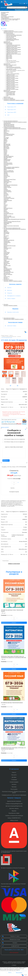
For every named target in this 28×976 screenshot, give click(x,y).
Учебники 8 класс (10, 81)
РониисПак (6, 253)
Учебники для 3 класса (11, 50)
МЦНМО (6, 220)
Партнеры (14, 786)
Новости (14, 772)
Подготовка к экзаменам (9, 91)
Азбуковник (6, 130)
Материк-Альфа (7, 215)
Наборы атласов (14, 820)
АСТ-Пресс (6, 137)
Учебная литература (8, 31)
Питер (5, 188)
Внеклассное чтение (11, 69)
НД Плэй (6, 249)
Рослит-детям (14, 789)
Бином (5, 141)
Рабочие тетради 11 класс (12, 89)
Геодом (5, 151)
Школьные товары (11, 325)
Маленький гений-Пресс (10, 179)
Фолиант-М (6, 278)
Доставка (14, 777)
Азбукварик (6, 232)
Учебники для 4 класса (11, 52)
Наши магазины (5, 17)
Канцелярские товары (9, 319)
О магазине (4, 15)
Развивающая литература (12, 39)
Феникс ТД (6, 218)
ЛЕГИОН (6, 173)
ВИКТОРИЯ (6, 147)
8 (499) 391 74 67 (15, 946)
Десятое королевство (9, 240)
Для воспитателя (10, 34)
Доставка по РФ (5, 12)
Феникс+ (6, 277)
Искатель (6, 165)
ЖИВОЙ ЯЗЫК (7, 159)
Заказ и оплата (4, 14)
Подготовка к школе (11, 38)
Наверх (14, 965)
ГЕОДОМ (6, 239)
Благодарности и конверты (14, 295)
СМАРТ (5, 224)
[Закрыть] (25, 429)
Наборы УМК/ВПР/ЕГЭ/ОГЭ (14, 818)
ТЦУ (5, 203)
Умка (5, 275)
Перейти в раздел (18, 31)
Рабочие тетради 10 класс (12, 87)
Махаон (5, 246)
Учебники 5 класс (10, 74)
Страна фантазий (8, 200)
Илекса (5, 161)
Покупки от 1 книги (14, 936)
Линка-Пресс (7, 176)
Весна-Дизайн (7, 145)
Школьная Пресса (8, 208)
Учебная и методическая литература (14, 815)
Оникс (5, 251)
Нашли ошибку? (5, 427)
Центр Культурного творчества (11, 225)
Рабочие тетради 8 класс (12, 82)
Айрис (5, 132)
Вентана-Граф (7, 144)
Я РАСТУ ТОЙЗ (7, 265)
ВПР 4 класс (9, 58)
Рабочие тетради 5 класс (12, 76)
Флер (5, 207)
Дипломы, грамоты (8, 281)
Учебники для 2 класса (11, 48)
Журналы (6, 305)
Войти (9, 972)
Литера (5, 177)
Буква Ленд (6, 238)
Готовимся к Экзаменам (9, 100)
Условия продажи (14, 782)
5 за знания (6, 212)
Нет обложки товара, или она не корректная (14, 441)
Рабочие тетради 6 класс (12, 78)
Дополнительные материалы (13, 45)
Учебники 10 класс (10, 85)
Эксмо (5, 210)
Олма (5, 250)
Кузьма (5, 214)
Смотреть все (7, 41)
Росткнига (6, 194)
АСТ (4, 136)
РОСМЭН (6, 193)
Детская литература (8, 156)
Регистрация (19, 972)
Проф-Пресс (7, 252)
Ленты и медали (11, 298)
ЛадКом (5, 172)
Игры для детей (10, 37)
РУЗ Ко (5, 196)
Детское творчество (11, 36)
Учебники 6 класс (10, 77)
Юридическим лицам (15, 939)
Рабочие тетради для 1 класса (13, 47)
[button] (3, 28)
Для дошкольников (8, 32)
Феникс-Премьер (8, 274)
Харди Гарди (7, 263)
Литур (5, 178)
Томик (5, 260)
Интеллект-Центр (8, 162)
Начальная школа (8, 42)
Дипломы (9, 290)
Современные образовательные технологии (14, 219)
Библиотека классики (9, 124)
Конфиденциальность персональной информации (14, 795)
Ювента (5, 211)
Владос (5, 149)
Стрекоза (6, 257)
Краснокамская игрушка (9, 245)
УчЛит (5, 206)
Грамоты (9, 287)
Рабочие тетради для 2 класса (13, 49)
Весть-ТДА (6, 146)
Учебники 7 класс (10, 79)
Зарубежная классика (9, 125)
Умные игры (7, 276)
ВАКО (5, 143)
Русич (5, 255)
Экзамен (6, 209)
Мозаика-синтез (7, 247)
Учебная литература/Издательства (12, 128)
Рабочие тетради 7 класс (12, 80)
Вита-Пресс (6, 148)
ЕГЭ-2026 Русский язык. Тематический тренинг (12, 702)
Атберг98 (6, 138)
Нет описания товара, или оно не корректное (14, 439)
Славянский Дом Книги (9, 217)
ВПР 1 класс (9, 55)
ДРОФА (5, 158)
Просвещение (7, 123)
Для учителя (9, 43)
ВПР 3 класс (9, 57)
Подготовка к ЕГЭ (10, 93)
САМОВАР (6, 256)
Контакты (3, 13)
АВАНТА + (6, 231)
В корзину (14, 622)
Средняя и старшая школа (10, 64)
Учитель (6, 204)
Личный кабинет (16, 18)
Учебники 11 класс (10, 88)
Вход (11, 18)
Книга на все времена (9, 126)
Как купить (14, 774)
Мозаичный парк (8, 222)
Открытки (9, 293)
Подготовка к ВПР (10, 94)
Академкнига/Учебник (9, 134)
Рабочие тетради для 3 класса (13, 51)
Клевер (5, 244)
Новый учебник (7, 187)
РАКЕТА (5, 267)
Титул (5, 202)
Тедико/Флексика (8, 259)
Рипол (5, 192)
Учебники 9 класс (10, 83)
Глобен (5, 153)
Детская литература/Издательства (12, 229)
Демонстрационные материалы (14, 35)
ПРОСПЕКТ (6, 223)
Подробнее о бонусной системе (9, 423)
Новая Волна (7, 186)
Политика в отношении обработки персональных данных (14, 792)
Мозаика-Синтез (7, 181)
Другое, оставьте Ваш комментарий (14, 447)
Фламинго (6, 262)
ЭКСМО (5, 264)
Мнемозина (6, 180)
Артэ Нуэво (6, 233)
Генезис (5, 150)
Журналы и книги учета (13, 312)
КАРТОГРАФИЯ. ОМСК (9, 168)
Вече (5, 266)
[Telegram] (6, 25)
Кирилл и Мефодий (8, 170)
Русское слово (7, 197)
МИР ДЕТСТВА (7, 271)
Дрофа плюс (7, 241)
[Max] (3, 25)
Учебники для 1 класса (11, 46)
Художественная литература (11, 122)
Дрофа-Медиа (7, 242)
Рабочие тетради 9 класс (12, 84)
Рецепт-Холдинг (8, 191)
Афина (5, 139)
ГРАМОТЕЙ (6, 155)
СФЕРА (5, 201)
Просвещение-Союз (8, 272)
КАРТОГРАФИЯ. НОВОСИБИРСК (11, 167)
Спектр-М (6, 199)
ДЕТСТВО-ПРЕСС (8, 157)
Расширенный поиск (21, 9)
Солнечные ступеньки (9, 198)
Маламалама (7, 270)
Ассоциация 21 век (8, 135)
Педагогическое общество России (12, 221)
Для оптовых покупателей (7, 16)
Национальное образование (10, 185)
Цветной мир (7, 273)
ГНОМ (5, 154)
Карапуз (6, 243)
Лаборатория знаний (9, 171)
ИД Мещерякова (8, 268)
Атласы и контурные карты (12, 73)
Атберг (5, 236)
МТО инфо (6, 182)
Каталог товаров (14, 798)
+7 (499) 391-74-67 (5, 18)
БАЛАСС (6, 140)
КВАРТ (5, 169)
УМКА (5, 226)
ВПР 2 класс (9, 56)
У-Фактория (6, 261)
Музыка (5, 183)
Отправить (6, 460)
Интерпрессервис (8, 164)
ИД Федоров (7, 160)
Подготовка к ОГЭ (10, 92)
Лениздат (6, 175)
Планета (6, 189)
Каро (5, 166)
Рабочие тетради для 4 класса (13, 53)
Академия (6, 133)
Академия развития (8, 213)
